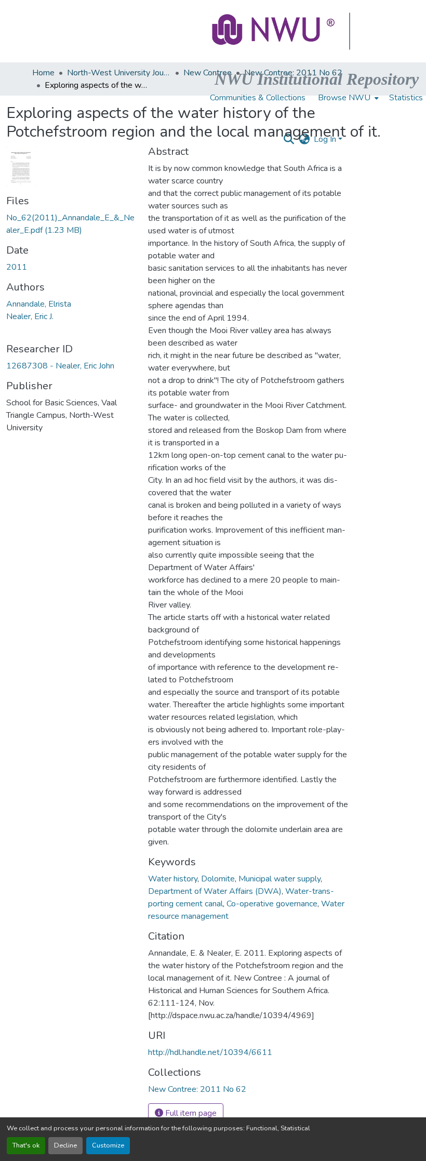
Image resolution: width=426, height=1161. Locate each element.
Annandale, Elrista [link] (38, 304)
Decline (65, 1145)
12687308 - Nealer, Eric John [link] (60, 366)
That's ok (25, 1145)
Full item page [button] (190, 1113)
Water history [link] (172, 879)
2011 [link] (16, 267)
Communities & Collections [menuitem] (257, 97)
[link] (71, 224)
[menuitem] (347, 97)
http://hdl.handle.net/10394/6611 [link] (210, 1052)
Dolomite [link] (218, 879)
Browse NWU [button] (344, 97)
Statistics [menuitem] (406, 97)
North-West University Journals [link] (119, 72)
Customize (108, 1145)
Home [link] (43, 72)
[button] (274, 31)
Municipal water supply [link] (279, 879)
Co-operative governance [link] (272, 903)
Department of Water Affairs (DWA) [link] (215, 891)
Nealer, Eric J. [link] (30, 316)
